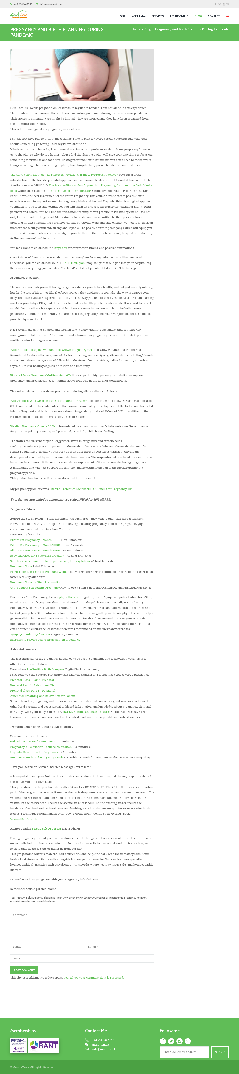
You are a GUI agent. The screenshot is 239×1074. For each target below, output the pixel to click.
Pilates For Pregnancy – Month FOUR (35, 550)
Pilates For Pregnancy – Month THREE (35, 545)
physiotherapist (70, 597)
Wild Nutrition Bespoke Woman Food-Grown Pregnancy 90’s (51, 350)
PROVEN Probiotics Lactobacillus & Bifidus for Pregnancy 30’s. (91, 489)
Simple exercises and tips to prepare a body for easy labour (50, 561)
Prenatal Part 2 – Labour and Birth (33, 685)
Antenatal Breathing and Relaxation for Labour (42, 696)
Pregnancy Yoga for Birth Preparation (35, 582)
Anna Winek (23, 897)
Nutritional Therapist (43, 897)
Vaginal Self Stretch (23, 819)
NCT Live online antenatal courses (86, 712)
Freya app (60, 248)
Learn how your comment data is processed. (94, 977)
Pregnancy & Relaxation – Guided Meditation (41, 747)
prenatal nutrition (46, 900)
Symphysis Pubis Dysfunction (30, 634)
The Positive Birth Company (46, 669)
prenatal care (28, 900)
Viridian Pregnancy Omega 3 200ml (34, 426)
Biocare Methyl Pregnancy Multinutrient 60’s (40, 375)
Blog (147, 29)
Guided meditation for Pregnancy (33, 741)
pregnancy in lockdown (82, 897)
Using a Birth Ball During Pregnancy (35, 587)
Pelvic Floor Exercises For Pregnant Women (39, 571)
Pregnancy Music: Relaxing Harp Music (36, 757)
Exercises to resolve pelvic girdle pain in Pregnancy (45, 639)
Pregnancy (62, 897)
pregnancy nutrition (135, 897)
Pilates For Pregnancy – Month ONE (34, 540)
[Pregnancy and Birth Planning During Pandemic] (82, 75)
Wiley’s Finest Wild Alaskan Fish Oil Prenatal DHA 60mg (48, 400)
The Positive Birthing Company (70, 190)
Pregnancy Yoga (21, 566)
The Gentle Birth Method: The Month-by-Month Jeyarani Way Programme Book (64, 174)
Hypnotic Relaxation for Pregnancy (34, 752)
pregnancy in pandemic (109, 897)
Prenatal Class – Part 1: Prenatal (32, 680)
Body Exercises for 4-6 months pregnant (37, 555)
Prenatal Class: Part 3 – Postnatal (32, 690)
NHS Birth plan (75, 263)
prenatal (15, 900)
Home (136, 29)
